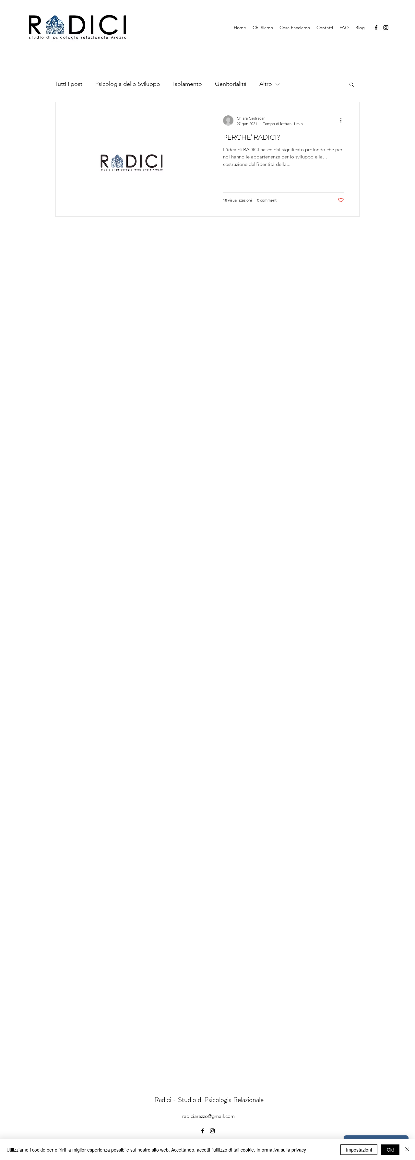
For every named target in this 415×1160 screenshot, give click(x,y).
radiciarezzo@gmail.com (208, 1116)
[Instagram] (386, 27)
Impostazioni (359, 1149)
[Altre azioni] (343, 120)
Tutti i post (68, 83)
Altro (265, 83)
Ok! (390, 1149)
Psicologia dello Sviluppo (127, 83)
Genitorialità (230, 83)
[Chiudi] (407, 1149)
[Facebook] (376, 27)
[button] (352, 85)
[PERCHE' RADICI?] (131, 159)
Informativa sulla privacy (281, 1149)
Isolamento (187, 83)
